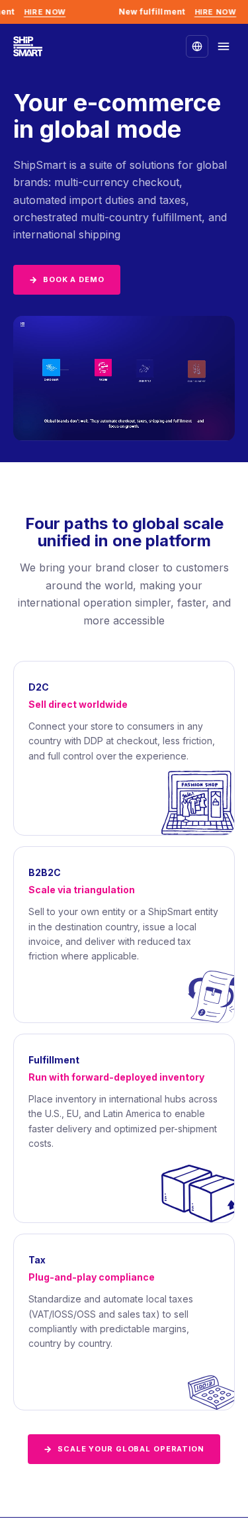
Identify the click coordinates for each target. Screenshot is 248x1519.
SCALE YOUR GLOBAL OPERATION (124, 1449)
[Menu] (223, 46)
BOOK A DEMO (66, 279)
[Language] (197, 46)
